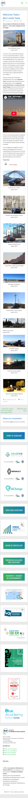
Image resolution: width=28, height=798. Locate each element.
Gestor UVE (19, 21)
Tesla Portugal (13, 164)
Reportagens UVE (9, 399)
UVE (15, 399)
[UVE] (3, 3)
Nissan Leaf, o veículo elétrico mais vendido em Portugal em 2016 (7, 410)
